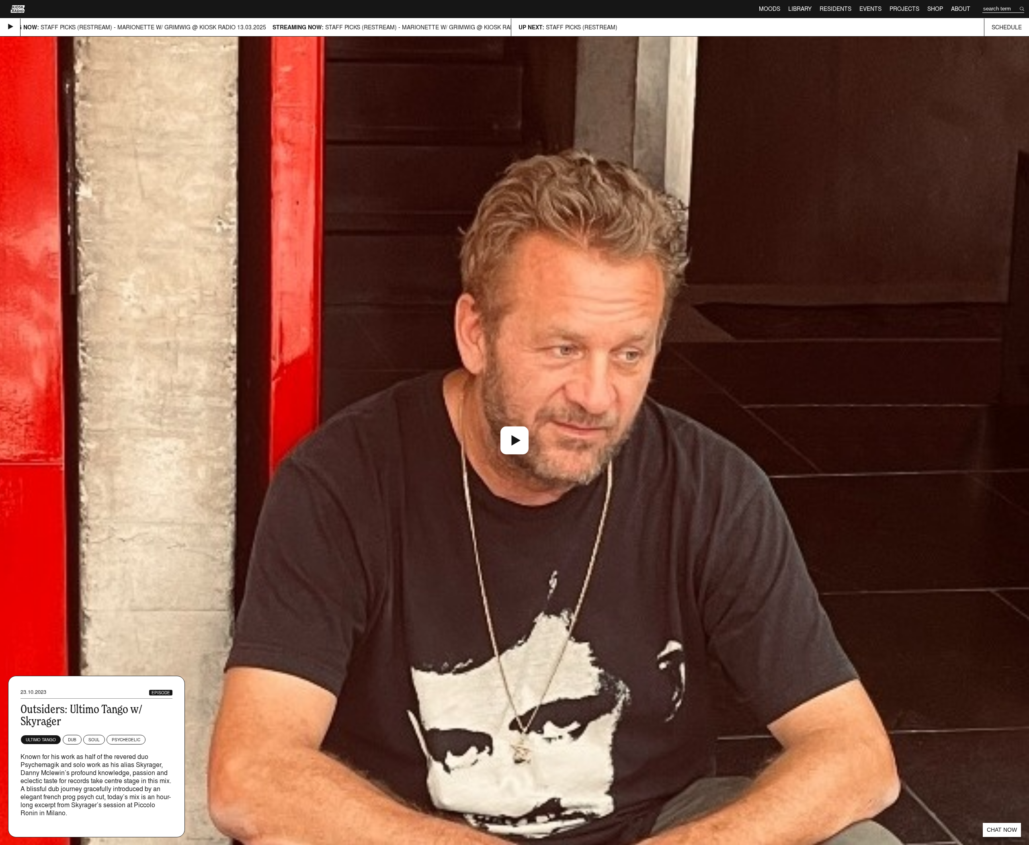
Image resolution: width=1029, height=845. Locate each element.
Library (800, 8)
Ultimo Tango (41, 739)
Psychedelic (126, 739)
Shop (935, 8)
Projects (904, 8)
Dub (72, 739)
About (960, 8)
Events (870, 8)
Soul (94, 739)
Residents (835, 8)
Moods (769, 8)
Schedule (1007, 27)
